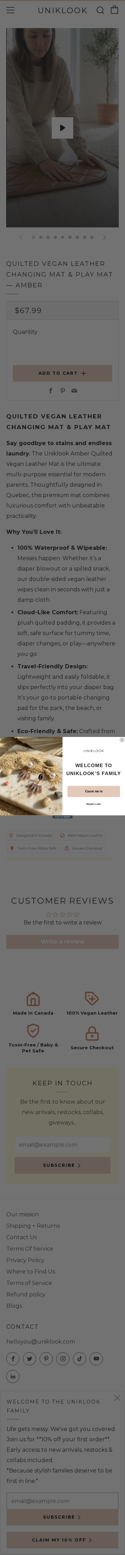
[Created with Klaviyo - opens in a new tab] (62, 816)
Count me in (93, 791)
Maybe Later (93, 803)
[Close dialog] (122, 740)
